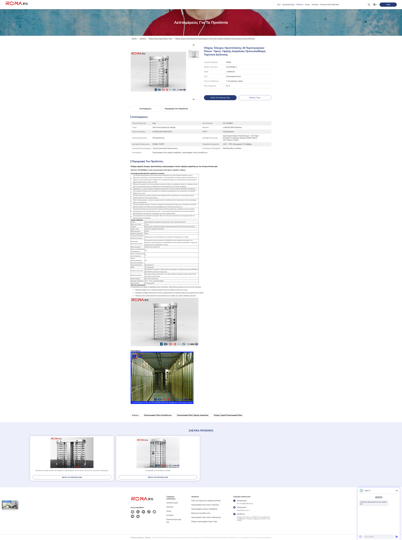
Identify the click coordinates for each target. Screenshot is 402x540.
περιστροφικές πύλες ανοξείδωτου (158, 415)
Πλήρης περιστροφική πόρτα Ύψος (160, 39)
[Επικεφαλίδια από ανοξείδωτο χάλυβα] (157, 452)
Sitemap (148, 537)
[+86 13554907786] (138, 516)
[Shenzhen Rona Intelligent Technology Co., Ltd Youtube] (143, 512)
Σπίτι (279, 4)
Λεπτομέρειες (145, 109)
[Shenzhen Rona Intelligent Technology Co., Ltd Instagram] (132, 512)
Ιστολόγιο (315, 4)
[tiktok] (149, 512)
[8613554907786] (154, 512)
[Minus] (397, 490)
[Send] (396, 536)
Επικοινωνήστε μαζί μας (329, 4)
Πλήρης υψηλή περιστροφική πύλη (228, 415)
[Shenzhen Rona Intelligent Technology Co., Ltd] (16, 4)
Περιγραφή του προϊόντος (176, 109)
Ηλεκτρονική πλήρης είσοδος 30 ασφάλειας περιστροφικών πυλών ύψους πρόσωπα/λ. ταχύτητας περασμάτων (71, 470)
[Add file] (360, 536)
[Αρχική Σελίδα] (142, 501)
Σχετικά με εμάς (288, 4)
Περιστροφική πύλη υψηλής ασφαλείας (192, 415)
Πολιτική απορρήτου (137, 537)
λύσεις (307, 4)
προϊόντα (299, 4)
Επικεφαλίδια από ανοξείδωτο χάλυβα (158, 470)
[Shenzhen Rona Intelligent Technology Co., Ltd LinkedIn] (138, 512)
